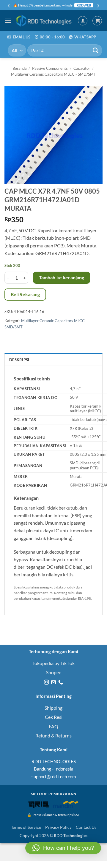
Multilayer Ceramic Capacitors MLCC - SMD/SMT (53, 74)
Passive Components (50, 68)
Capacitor (81, 68)
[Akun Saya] (82, 20)
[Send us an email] (53, 682)
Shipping (53, 708)
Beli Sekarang (25, 294)
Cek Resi (53, 717)
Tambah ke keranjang (61, 277)
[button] (8, 20)
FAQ (53, 726)
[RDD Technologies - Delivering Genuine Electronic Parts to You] (44, 20)
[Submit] (95, 50)
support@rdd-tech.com (54, 776)
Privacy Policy (58, 827)
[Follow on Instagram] (46, 682)
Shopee (53, 672)
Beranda (19, 68)
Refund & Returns (53, 735)
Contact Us (86, 827)
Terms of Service (26, 827)
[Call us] (60, 682)
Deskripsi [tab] (19, 359)
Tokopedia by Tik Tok (53, 663)
